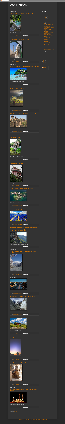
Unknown (44, 67)
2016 (44, 62)
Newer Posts (12, 409)
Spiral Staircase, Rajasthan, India (18, 362)
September (45, 18)
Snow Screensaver (21, 419)
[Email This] (23, 35)
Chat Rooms (26, 419)
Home (25, 409)
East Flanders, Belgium (16, 337)
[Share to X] (25, 35)
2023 (44, 12)
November (45, 16)
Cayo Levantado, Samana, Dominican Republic (21, 188)
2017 (44, 61)
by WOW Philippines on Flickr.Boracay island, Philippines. (24, 66)
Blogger (36, 416)
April (44, 51)
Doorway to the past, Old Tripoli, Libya (19, 39)
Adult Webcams (30, 419)
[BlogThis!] (24, 35)
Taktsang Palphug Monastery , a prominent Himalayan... (48, 39)
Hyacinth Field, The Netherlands (18, 209)
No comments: (20, 35)
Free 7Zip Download (44, 419)
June (44, 22)
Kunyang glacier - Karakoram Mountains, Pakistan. (22, 296)
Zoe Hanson (18, 5)
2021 (44, 56)
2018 (44, 60)
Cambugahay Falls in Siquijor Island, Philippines (22, 13)
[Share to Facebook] (26, 35)
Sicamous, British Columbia (17, 88)
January (45, 55)
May (44, 23)
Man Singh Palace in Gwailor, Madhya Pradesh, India (23, 113)
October (45, 17)
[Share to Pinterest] (27, 35)
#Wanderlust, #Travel (47, 42)
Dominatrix (34, 419)
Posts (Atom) (15, 411)
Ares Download (38, 419)
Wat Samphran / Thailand (16, 163)
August (45, 19)
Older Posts (37, 409)
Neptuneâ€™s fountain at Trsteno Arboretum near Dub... (48, 33)
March (45, 52)
